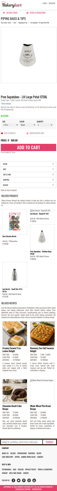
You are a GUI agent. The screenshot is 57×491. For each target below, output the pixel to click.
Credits (26, 473)
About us (5, 453)
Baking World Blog (28, 457)
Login (45, 3)
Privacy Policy (30, 469)
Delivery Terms (11, 13)
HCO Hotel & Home (27, 100)
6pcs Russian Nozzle (9, 236)
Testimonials (6, 469)
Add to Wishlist (9, 133)
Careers (40, 457)
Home (9, 23)
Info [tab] (4, 169)
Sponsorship (22, 453)
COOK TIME (6, 357)
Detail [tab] (5, 164)
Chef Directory (7, 457)
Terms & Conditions (45, 469)
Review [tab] (5, 185)
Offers (17, 457)
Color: (22, 121)
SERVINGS (5, 360)
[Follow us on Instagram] (29, 481)
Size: (4, 121)
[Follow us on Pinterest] (24, 481)
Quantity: (40, 121)
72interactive (13, 241)
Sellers (13, 453)
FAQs (14, 469)
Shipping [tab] (6, 180)
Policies (21, 469)
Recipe (39, 453)
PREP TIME (5, 354)
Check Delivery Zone (37, 133)
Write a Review (6, 103)
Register (52, 3)
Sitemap (4, 473)
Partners (31, 453)
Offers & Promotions (38, 13)
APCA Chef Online (15, 473)
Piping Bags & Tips (22, 23)
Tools (14, 23)
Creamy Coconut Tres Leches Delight (11, 350)
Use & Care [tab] (7, 174)
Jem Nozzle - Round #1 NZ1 (39, 214)
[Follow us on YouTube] (34, 481)
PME (39, 100)
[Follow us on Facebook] (14, 481)
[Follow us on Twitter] (19, 481)
